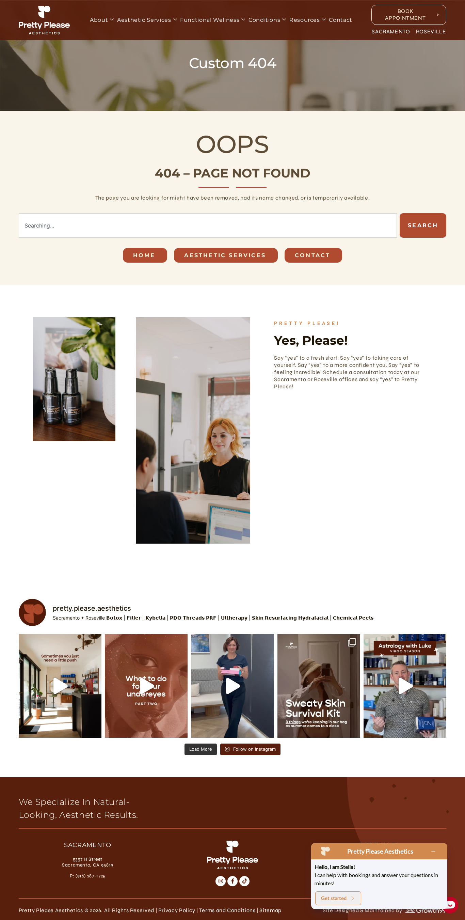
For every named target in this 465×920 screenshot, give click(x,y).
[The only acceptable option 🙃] (232, 686)
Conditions (264, 20)
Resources (304, 20)
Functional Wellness (209, 20)
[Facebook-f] (232, 881)
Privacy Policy (176, 910)
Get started (334, 898)
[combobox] (208, 225)
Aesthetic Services (144, 20)
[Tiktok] (244, 881)
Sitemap (270, 910)
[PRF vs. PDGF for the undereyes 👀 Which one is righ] (146, 686)
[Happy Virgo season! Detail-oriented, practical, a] (405, 686)
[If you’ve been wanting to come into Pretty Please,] (60, 686)
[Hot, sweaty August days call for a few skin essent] (318, 686)
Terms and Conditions (227, 910)
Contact (340, 20)
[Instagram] (220, 881)
